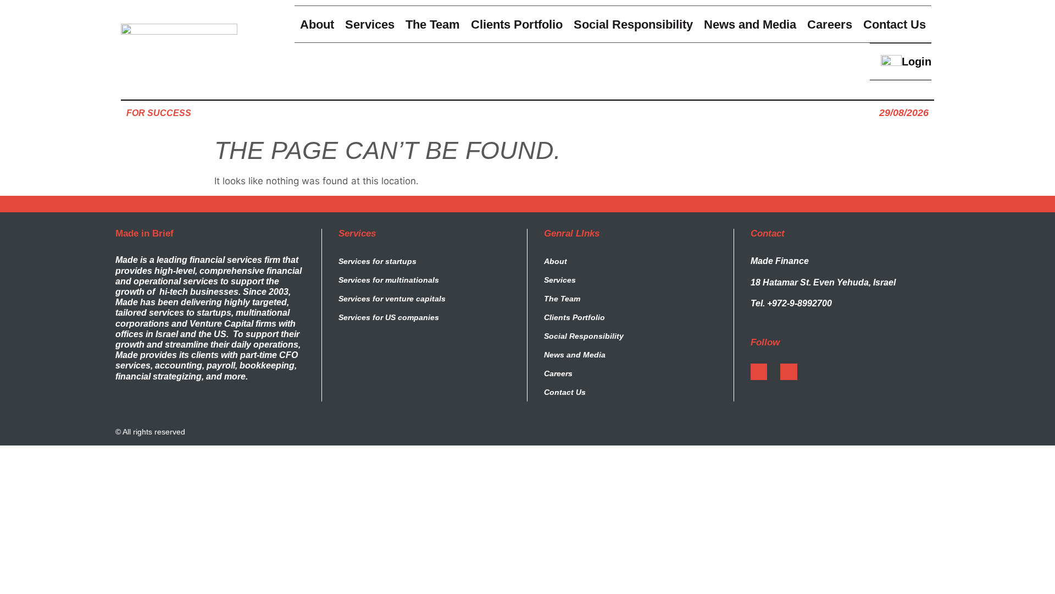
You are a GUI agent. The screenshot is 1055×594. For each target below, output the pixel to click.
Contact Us (565, 392)
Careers (558, 373)
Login (916, 62)
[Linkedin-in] (788, 372)
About (555, 261)
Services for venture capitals (392, 298)
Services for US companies (388, 317)
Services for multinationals (388, 280)
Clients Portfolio (574, 317)
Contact (768, 233)
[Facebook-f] (759, 372)
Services (357, 233)
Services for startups (377, 261)
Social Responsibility (584, 336)
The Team (562, 298)
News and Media (575, 354)
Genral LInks (571, 233)
